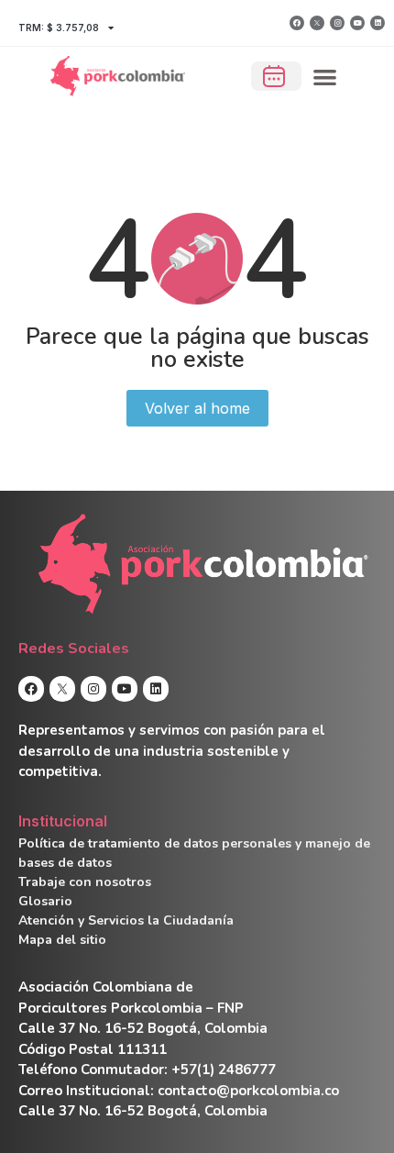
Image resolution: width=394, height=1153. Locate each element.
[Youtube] (357, 23)
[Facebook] (297, 23)
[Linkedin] (377, 23)
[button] (326, 76)
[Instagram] (337, 23)
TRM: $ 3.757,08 (58, 27)
